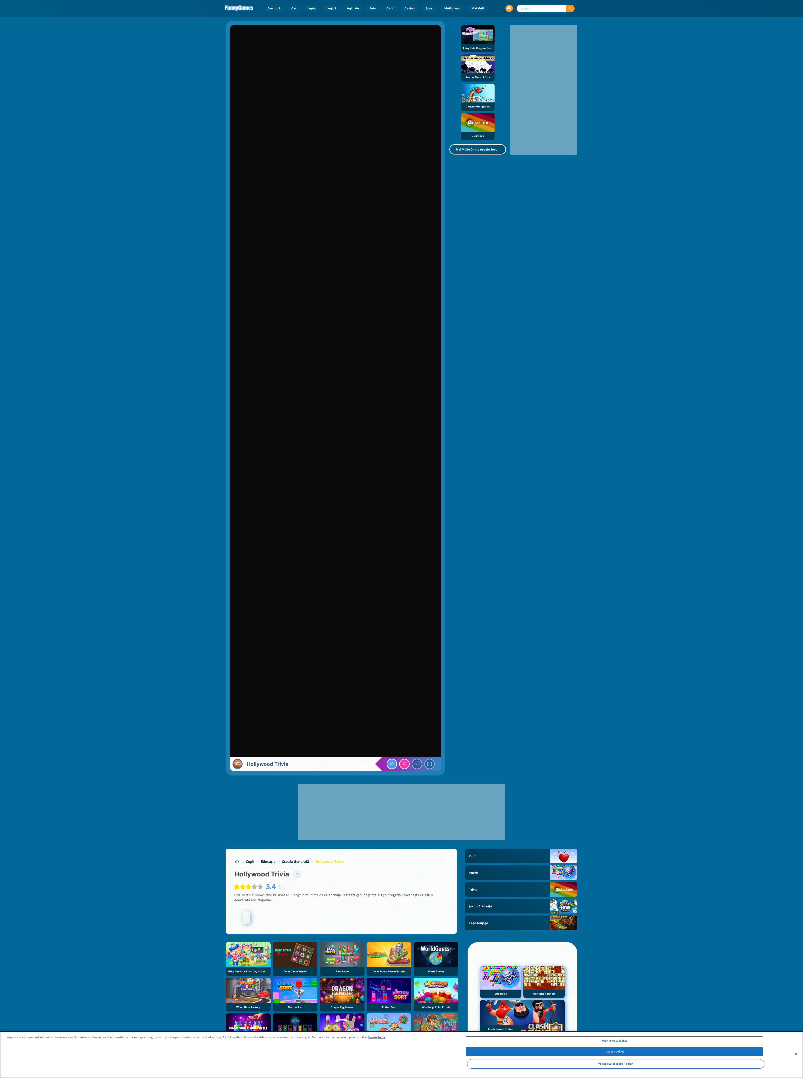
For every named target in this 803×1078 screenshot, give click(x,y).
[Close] (796, 1054)
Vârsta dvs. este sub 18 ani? (615, 1064)
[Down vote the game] (404, 764)
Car (294, 8)
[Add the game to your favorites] (297, 874)
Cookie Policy (376, 1037)
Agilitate (353, 8)
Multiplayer (452, 8)
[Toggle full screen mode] (429, 764)
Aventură (273, 8)
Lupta (311, 8)
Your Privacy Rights (614, 1040)
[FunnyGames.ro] (236, 861)
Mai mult (478, 8)
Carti (390, 8)
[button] (509, 8)
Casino (409, 8)
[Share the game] (417, 764)
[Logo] (239, 8)
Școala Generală (295, 861)
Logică (331, 8)
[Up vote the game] (392, 764)
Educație (268, 861)
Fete (373, 8)
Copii (250, 861)
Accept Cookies (614, 1051)
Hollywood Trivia (330, 861)
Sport (429, 8)
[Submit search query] (570, 8)
